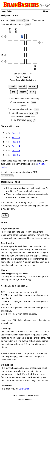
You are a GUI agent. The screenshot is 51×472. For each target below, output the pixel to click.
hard (27, 20)
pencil (22, 86)
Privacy (22, 395)
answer (32, 86)
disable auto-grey (20, 113)
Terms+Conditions (25, 400)
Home (3, 11)
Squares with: (20, 74)
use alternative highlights (21, 109)
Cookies (14, 395)
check (13, 86)
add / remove (20, 120)
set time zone (7, 176)
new (32, 92)
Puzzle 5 (16, 151)
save (28, 24)
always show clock (22, 102)
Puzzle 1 (16, 133)
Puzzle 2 (16, 137)
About (36, 395)
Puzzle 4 (16, 146)
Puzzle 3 (16, 142)
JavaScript (24, 389)
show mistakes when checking (25, 99)
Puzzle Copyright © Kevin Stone (23, 80)
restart (23, 92)
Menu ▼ (46, 11)
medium (19, 20)
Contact (30, 395)
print (14, 92)
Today (9, 11)
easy (13, 20)
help (5, 215)
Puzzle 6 (16, 155)
